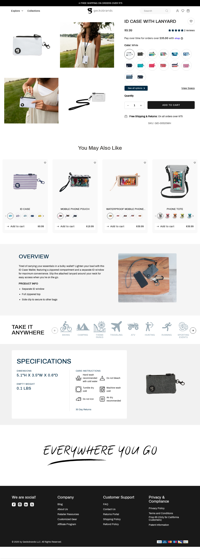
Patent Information (159, 525)
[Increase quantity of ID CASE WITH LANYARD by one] (141, 105)
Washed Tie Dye (152, 54)
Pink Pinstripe (186, 65)
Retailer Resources (68, 514)
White (129, 54)
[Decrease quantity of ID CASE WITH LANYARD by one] (128, 105)
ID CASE (25, 209)
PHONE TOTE (175, 209)
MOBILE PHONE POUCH (75, 209)
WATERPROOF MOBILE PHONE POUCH (125, 209)
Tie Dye (164, 54)
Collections (33, 11)
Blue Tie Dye (186, 54)
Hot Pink (152, 65)
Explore (15, 11)
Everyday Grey (141, 54)
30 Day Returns (83, 409)
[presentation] (5, 216)
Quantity (129, 95)
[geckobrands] (100, 10)
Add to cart (17, 226)
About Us (63, 509)
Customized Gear (67, 519)
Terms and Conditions (161, 513)
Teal (141, 65)
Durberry (164, 65)
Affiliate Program (67, 524)
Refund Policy (111, 524)
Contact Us (109, 509)
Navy (129, 65)
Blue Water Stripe (129, 77)
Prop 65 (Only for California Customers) (164, 518)
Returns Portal (111, 514)
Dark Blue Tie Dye (175, 54)
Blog (60, 504)
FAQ (105, 504)
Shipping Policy (112, 519)
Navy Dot (141, 77)
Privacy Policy (157, 508)
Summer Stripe (175, 65)
